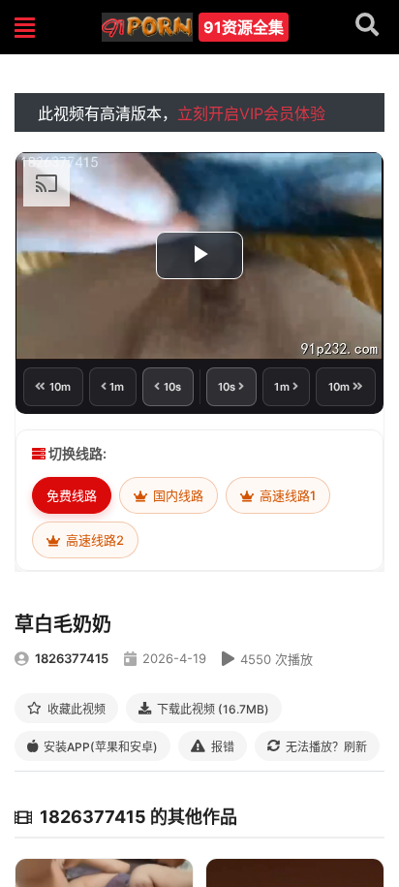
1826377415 (71, 658)
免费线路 (71, 495)
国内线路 (176, 495)
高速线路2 (93, 540)
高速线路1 (286, 495)
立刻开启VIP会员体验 (251, 113)
